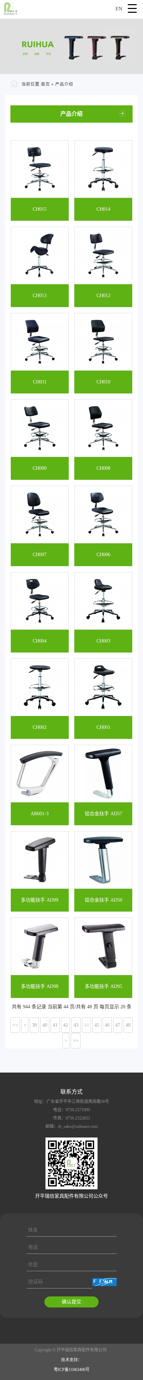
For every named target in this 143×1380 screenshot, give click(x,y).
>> (75, 1040)
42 (65, 1025)
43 (76, 1025)
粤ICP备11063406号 (72, 1369)
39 (34, 1025)
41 (55, 1025)
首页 (45, 84)
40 (44, 1025)
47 (117, 1025)
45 (96, 1025)
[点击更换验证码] (104, 1282)
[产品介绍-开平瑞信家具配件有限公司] (71, 7)
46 (107, 1025)
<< (15, 1025)
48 (128, 1025)
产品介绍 (64, 84)
